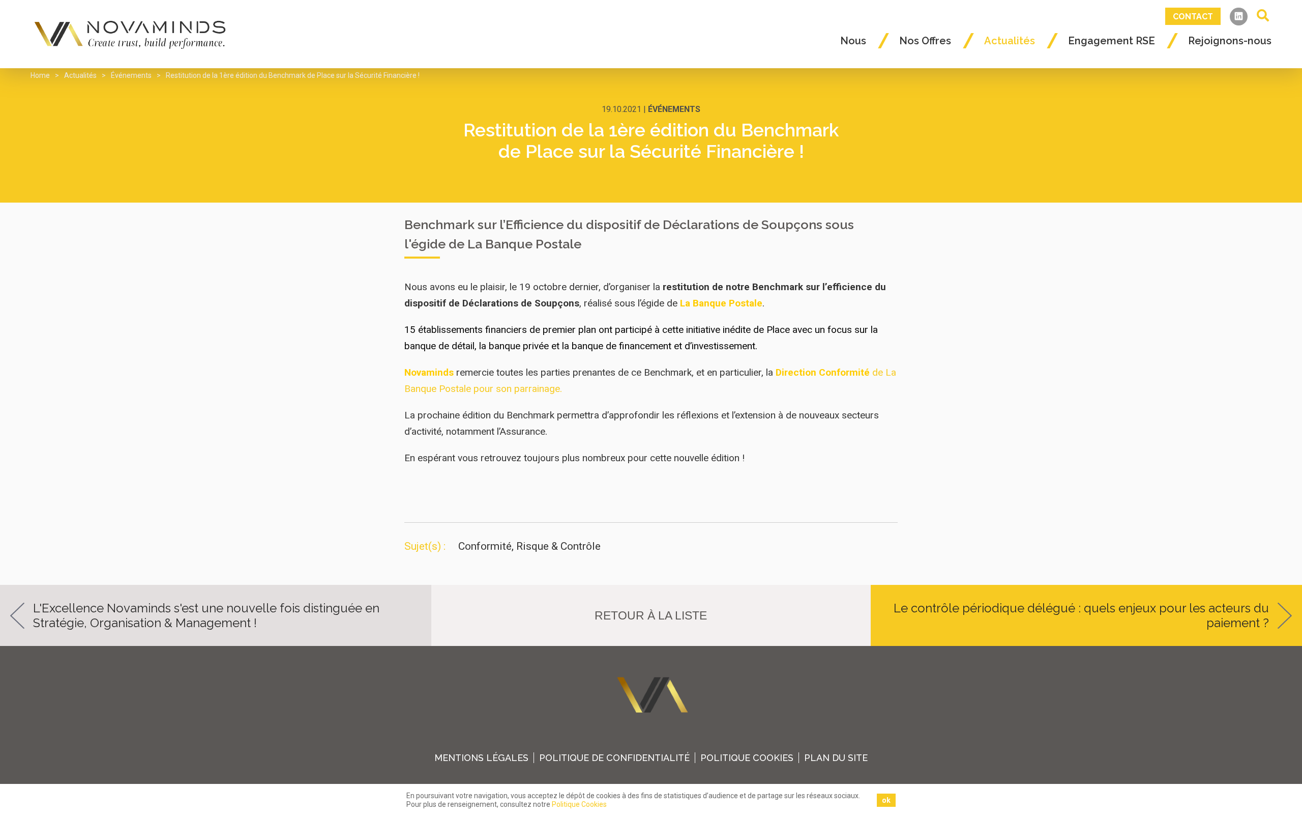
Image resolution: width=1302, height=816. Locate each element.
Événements (131, 75)
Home (40, 75)
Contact (1193, 16)
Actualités (1009, 41)
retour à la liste (651, 615)
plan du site (836, 757)
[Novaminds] (131, 34)
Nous (853, 41)
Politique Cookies (746, 757)
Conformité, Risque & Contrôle (529, 546)
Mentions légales (481, 757)
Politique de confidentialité (614, 757)
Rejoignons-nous (1229, 41)
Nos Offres (925, 41)
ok (886, 800)
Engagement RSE (1111, 41)
